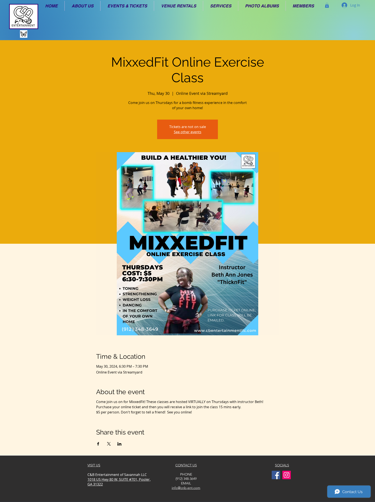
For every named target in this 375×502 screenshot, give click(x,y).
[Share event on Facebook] (98, 444)
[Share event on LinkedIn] (119, 444)
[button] (82, 6)
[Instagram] (286, 475)
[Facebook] (276, 475)
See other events (187, 132)
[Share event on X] (109, 444)
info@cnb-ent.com (186, 488)
